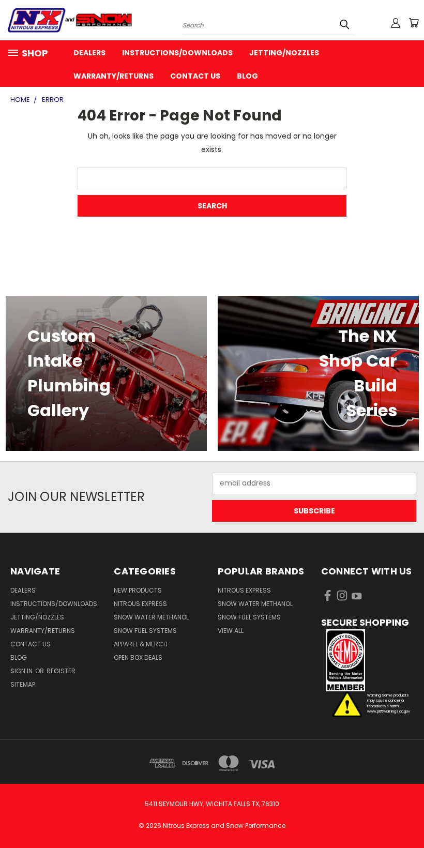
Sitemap (22, 684)
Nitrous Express (140, 603)
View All (231, 630)
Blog (247, 76)
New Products (138, 590)
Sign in (22, 671)
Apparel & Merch (141, 644)
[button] (367, 660)
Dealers (89, 53)
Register (61, 671)
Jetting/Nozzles (284, 53)
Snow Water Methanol (151, 617)
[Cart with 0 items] (413, 23)
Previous (408, 815)
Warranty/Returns (113, 76)
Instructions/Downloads (177, 53)
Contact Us (195, 76)
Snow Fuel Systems (145, 630)
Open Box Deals (138, 657)
